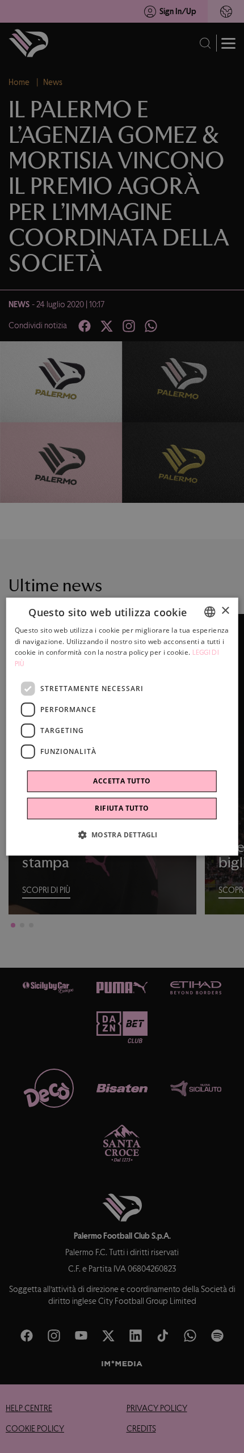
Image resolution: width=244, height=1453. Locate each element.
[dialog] (122, 727)
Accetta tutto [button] (121, 781)
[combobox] (209, 611)
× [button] (225, 611)
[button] (121, 834)
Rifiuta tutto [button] (122, 808)
